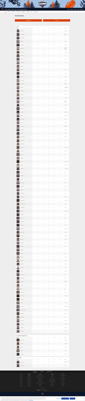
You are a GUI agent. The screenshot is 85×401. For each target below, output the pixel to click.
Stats (21, 384)
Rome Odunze (22, 235)
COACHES (56, 20)
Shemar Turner (22, 354)
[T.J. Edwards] (18, 94)
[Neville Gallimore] (18, 105)
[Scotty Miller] (18, 211)
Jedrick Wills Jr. (22, 320)
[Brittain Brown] (18, 66)
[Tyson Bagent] (18, 41)
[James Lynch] (18, 189)
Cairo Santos (21, 260)
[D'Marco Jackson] (18, 126)
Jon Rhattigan (21, 246)
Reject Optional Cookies (65, 398)
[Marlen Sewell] (18, 264)
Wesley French (22, 101)
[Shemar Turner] (18, 354)
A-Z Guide (52, 375)
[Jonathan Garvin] (18, 365)
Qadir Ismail (21, 122)
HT (43, 337)
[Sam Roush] (18, 253)
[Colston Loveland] (18, 182)
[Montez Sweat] (18, 281)
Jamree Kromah (22, 168)
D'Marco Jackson (22, 126)
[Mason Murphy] (18, 225)
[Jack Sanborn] (18, 257)
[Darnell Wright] (18, 327)
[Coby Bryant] (18, 69)
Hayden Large (21, 175)
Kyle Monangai (22, 214)
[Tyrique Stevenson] (18, 274)
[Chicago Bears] (42, 394)
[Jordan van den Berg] (18, 310)
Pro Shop (63, 381)
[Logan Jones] (18, 154)
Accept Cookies (72, 398)
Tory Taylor (21, 288)
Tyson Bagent (21, 41)
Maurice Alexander (22, 34)
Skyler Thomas (22, 295)
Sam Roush (21, 253)
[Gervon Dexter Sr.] (18, 91)
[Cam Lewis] (18, 179)
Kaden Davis (21, 87)
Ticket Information (40, 375)
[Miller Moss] (18, 218)
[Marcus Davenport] (18, 83)
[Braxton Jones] (18, 147)
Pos (38, 337)
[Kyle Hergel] (18, 115)
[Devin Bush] (18, 76)
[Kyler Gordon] (18, 343)
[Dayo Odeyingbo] (18, 232)
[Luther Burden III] (18, 73)
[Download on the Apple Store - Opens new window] (39, 390)
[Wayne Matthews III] (18, 200)
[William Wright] (18, 331)
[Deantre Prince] (18, 239)
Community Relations (62, 378)
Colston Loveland (22, 182)
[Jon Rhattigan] (18, 246)
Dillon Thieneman (22, 292)
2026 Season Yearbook (62, 375)
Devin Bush (21, 76)
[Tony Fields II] (18, 98)
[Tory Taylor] (18, 288)
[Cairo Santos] (18, 260)
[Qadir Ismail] (18, 122)
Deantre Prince (22, 239)
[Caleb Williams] (18, 317)
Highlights (29, 384)
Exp (59, 337)
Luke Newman (21, 228)
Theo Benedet (21, 48)
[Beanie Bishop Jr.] (18, 52)
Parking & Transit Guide (52, 381)
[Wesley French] (18, 101)
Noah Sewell (21, 350)
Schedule (21, 381)
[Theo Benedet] (18, 48)
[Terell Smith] (18, 271)
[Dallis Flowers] (18, 362)
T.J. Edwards (21, 94)
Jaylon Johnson (22, 140)
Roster (21, 375)
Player (17, 337)
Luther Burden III (22, 73)
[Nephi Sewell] (18, 267)
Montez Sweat (21, 281)
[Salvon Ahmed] (18, 30)
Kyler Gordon (21, 343)
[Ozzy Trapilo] (18, 306)
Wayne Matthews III (22, 200)
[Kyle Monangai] (18, 214)
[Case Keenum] (18, 158)
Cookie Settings (58, 398)
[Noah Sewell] (18, 350)
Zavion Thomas (22, 299)
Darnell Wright (21, 327)
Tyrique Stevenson (22, 274)
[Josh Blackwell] (18, 55)
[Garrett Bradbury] (18, 62)
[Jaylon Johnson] (18, 140)
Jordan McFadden (22, 207)
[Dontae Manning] (18, 193)
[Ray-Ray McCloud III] (18, 204)
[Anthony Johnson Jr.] (18, 136)
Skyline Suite (40, 381)
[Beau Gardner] (18, 108)
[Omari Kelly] (18, 161)
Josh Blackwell (22, 55)
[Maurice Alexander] (18, 34)
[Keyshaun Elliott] (18, 340)
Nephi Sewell (21, 267)
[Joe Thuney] (18, 302)
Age (54, 337)
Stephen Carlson (22, 80)
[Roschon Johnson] (18, 144)
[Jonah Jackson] (18, 129)
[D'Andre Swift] (18, 285)
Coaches (21, 378)
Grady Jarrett (21, 133)
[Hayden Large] (18, 175)
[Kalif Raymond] (18, 242)
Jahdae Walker (22, 313)
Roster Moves (29, 381)
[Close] (84, 398)
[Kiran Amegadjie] (18, 38)
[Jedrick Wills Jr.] (18, 320)
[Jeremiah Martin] (18, 196)
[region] (42, 398)
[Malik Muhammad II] (18, 221)
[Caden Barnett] (18, 45)
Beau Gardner (21, 108)
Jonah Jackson (22, 129)
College (65, 337)
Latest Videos (29, 378)
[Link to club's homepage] (2, 9)
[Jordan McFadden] (18, 207)
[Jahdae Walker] (18, 313)
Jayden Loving (22, 186)
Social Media (62, 384)
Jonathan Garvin (22, 365)
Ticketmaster (40, 384)
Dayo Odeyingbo (22, 232)
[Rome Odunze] (18, 235)
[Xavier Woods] (18, 324)
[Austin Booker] (18, 59)
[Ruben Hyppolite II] (18, 119)
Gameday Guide (52, 378)
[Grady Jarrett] (18, 133)
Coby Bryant (21, 69)
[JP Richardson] (18, 249)
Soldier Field (52, 384)
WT (48, 337)
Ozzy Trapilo (21, 306)
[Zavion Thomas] (18, 299)
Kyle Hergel (21, 115)
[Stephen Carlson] (18, 80)
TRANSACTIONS (28, 20)
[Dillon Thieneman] (18, 292)
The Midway (40, 378)
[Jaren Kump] (18, 172)
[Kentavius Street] (18, 278)
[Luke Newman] (18, 228)
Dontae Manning (22, 193)
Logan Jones (21, 154)
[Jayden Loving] (18, 186)
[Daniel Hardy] (18, 112)
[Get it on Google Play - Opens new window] (45, 390)
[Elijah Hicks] (18, 347)
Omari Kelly (21, 161)
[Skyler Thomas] (18, 295)
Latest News (29, 375)
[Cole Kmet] (18, 165)
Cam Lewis (21, 179)
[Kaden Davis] (18, 87)
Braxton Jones (22, 147)
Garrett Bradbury (22, 62)
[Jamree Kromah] (18, 168)
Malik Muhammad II (22, 221)
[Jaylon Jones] (18, 151)
